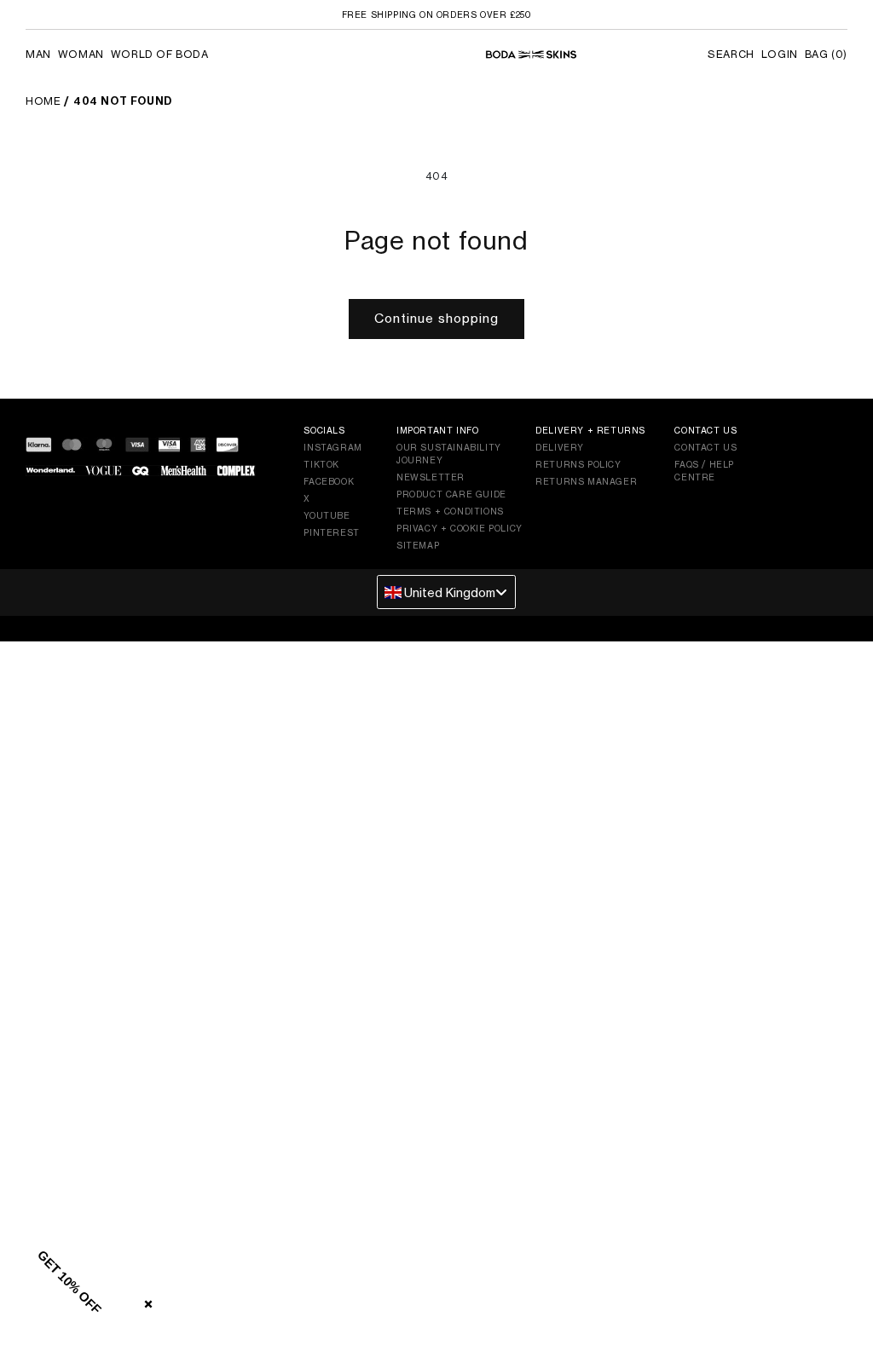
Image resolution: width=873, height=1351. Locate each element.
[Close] (145, 1301)
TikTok (321, 464)
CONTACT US (705, 447)
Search (731, 54)
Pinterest (331, 532)
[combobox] (446, 592)
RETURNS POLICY (578, 464)
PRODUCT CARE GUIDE (451, 494)
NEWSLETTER (430, 477)
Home (43, 101)
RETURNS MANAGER (586, 481)
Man (38, 54)
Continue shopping (436, 318)
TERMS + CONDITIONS (450, 511)
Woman (81, 54)
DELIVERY (559, 447)
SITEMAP (417, 545)
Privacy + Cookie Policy (459, 528)
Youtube (327, 515)
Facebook (329, 481)
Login (779, 54)
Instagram (332, 447)
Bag (826, 54)
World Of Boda (160, 54)
